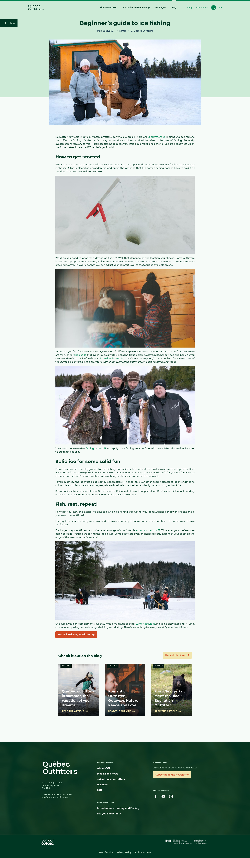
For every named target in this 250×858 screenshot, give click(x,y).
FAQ (99, 790)
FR (220, 7)
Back (12, 23)
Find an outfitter (108, 7)
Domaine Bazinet (110, 358)
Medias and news (107, 773)
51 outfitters (155, 137)
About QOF (103, 768)
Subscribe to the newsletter (172, 774)
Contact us (202, 7)
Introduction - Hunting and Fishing (118, 808)
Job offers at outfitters (111, 779)
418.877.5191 (50, 794)
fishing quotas (94, 448)
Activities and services (135, 7)
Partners (102, 784)
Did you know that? (109, 813)
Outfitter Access (142, 852)
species (78, 355)
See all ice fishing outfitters (74, 634)
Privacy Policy (124, 852)
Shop (190, 7)
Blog (174, 7)
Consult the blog (175, 655)
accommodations (146, 530)
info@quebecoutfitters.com (56, 797)
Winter (122, 30)
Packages (160, 7)
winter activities (145, 623)
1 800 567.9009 (64, 794)
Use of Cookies (107, 852)
